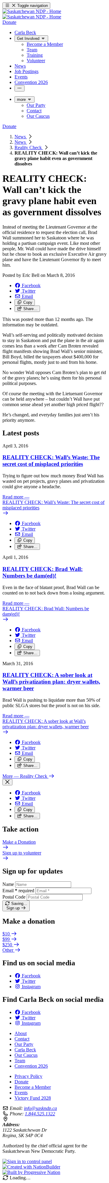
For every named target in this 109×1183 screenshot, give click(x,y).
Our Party (24, 1044)
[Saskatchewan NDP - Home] (31, 14)
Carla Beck (25, 1049)
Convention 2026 (31, 1066)
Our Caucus (26, 1055)
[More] (20, 88)
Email (18, 890)
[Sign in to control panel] (27, 1161)
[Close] (7, 782)
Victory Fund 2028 (33, 1098)
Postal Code (13, 896)
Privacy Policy (28, 1076)
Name (8, 884)
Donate (21, 1081)
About (21, 1033)
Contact (22, 1038)
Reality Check (29, 147)
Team (20, 1060)
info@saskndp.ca (40, 1108)
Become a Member (33, 1087)
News (21, 136)
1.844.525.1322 (40, 1113)
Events (21, 1092)
